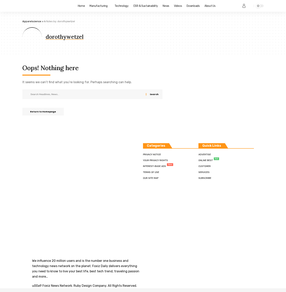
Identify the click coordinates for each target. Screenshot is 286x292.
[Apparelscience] (47, 6)
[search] (250, 6)
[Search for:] (87, 94)
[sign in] (244, 6)
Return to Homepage (43, 111)
